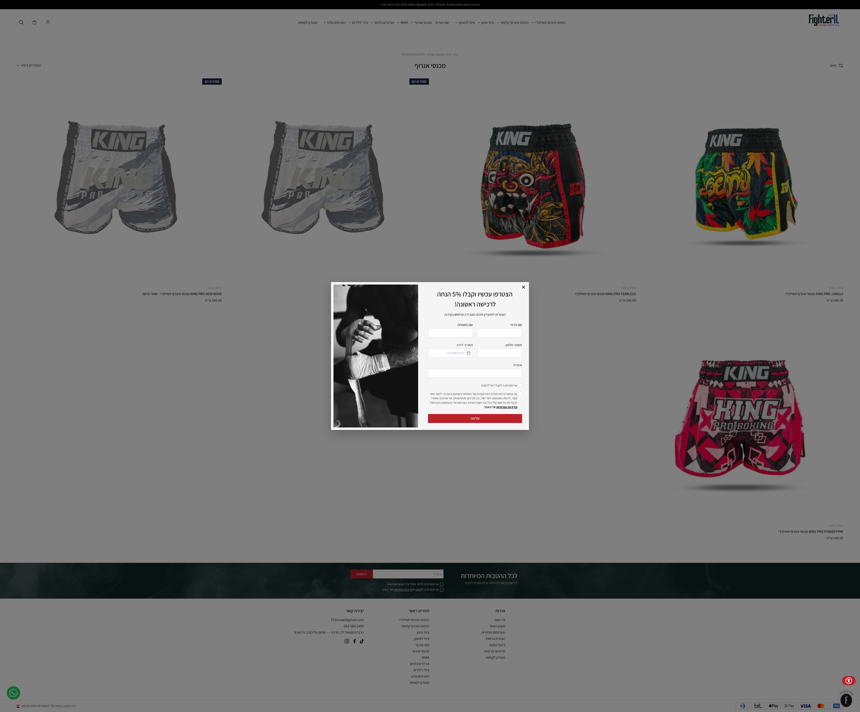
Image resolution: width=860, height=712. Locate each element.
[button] (523, 287)
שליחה (475, 418)
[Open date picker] (468, 353)
